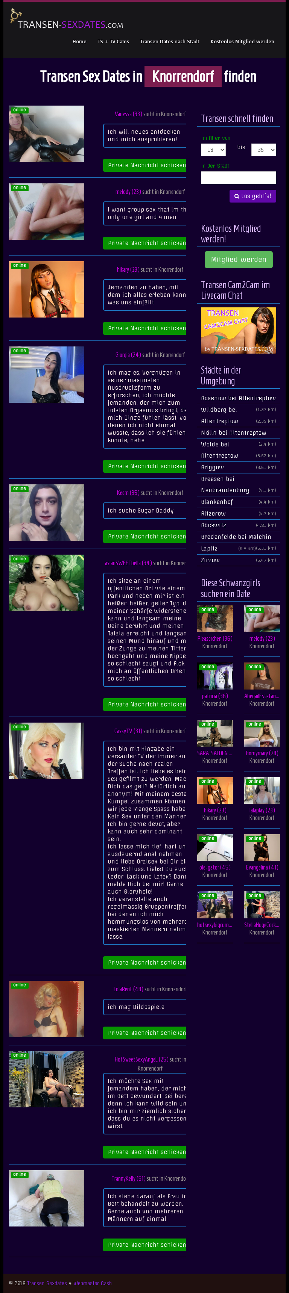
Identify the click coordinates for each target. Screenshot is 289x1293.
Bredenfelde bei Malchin (238, 538)
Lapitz (228, 548)
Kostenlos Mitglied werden (242, 41)
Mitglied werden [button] (238, 259)
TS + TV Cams (113, 41)
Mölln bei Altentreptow (238, 434)
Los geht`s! (255, 196)
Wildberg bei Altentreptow (238, 416)
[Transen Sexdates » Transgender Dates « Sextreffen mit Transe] (66, 19)
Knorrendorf (173, 113)
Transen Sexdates (47, 1283)
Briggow (238, 467)
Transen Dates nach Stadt (169, 41)
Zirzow (238, 560)
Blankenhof (238, 502)
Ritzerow (238, 513)
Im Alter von (215, 138)
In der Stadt (215, 166)
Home (80, 41)
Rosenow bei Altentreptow (238, 399)
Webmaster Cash (92, 1283)
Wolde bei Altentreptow (238, 450)
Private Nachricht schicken (148, 165)
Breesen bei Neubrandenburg (238, 485)
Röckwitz (238, 525)
